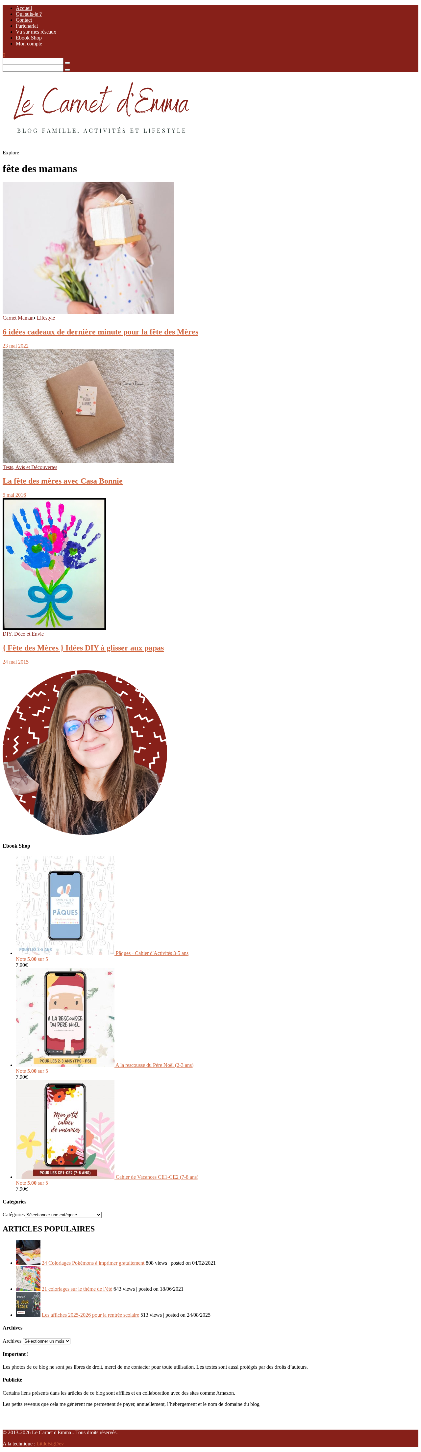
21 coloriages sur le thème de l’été (77, 1289)
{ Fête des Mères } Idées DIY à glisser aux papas (83, 648)
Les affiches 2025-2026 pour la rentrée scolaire (90, 1315)
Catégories (14, 1214)
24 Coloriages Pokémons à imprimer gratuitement (93, 1263)
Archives (12, 1341)
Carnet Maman (18, 318)
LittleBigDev (50, 1443)
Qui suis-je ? (29, 14)
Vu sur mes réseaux (36, 32)
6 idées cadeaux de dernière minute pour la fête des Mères (100, 332)
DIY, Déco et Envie (23, 634)
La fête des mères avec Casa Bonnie (63, 481)
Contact (24, 20)
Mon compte (29, 43)
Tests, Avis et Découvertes (30, 467)
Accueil (24, 8)
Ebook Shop (29, 37)
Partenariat (27, 26)
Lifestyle (46, 318)
